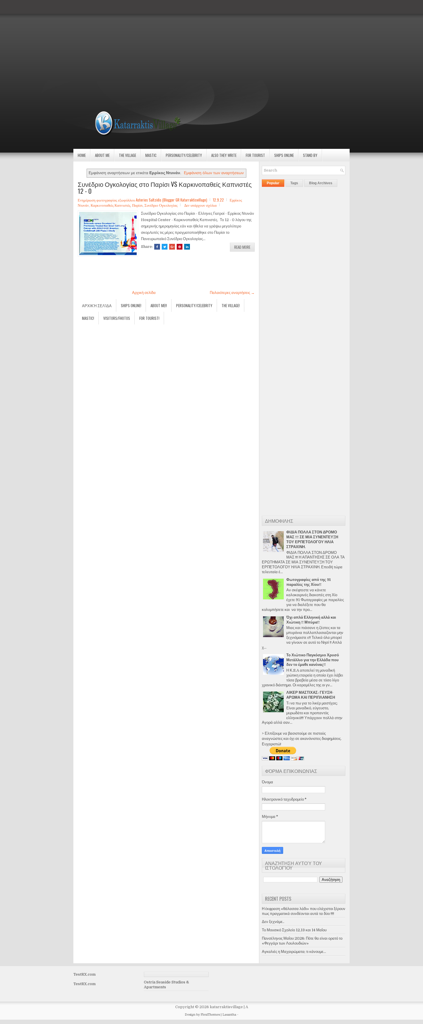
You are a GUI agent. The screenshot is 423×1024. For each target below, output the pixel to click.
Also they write (224, 155)
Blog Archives (320, 183)
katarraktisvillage (226, 1007)
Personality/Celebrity (184, 155)
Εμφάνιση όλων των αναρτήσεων (214, 172)
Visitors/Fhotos (116, 318)
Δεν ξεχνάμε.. (273, 921)
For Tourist (255, 155)
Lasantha (229, 1015)
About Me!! (158, 305)
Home (82, 155)
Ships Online (284, 155)
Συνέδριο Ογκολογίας (161, 205)
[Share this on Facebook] (157, 247)
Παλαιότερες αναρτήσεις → (232, 292)
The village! (231, 305)
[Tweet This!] (164, 247)
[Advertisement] (172, 40)
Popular (273, 183)
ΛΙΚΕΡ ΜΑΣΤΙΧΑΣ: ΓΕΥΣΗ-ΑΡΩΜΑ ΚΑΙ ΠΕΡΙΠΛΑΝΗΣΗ (310, 695)
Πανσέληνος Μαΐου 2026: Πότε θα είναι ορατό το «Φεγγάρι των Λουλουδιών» (302, 940)
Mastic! (88, 318)
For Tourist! (149, 318)
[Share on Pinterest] (179, 247)
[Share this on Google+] (172, 247)
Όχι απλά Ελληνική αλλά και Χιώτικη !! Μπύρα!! (311, 619)
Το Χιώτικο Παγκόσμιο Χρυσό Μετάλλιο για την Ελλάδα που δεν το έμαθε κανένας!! (312, 660)
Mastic (151, 155)
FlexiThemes (210, 1015)
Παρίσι (137, 205)
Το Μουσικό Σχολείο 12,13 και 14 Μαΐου (294, 930)
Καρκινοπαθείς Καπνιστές (110, 205)
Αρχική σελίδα (144, 292)
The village (127, 155)
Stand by (310, 155)
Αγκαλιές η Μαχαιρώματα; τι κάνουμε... (294, 951)
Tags (294, 183)
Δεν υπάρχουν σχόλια (200, 205)
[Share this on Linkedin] (187, 247)
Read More (242, 247)
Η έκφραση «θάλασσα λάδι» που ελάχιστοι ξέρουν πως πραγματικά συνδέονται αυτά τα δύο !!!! (303, 911)
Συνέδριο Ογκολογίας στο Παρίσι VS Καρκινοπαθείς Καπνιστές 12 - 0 (165, 187)
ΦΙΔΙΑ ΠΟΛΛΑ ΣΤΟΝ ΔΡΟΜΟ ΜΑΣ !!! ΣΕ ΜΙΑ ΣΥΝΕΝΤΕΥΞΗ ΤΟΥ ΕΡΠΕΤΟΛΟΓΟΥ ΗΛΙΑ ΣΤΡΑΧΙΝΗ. (312, 539)
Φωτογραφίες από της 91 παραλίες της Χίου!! (308, 582)
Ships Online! (131, 305)
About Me (102, 155)
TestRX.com (84, 974)
